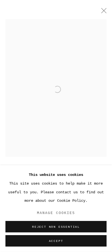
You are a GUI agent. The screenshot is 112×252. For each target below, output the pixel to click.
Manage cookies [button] (56, 213)
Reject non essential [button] (56, 227)
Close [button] (102, 12)
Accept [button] (56, 241)
